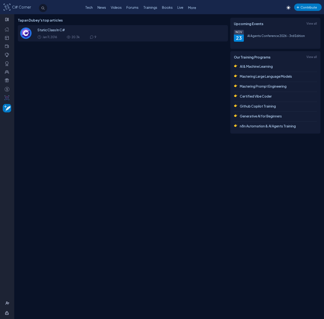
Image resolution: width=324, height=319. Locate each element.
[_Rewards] (8, 89)
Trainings (150, 7)
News (101, 7)
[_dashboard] (8, 38)
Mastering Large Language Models (266, 76)
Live (180, 7)
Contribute (309, 7)
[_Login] (8, 313)
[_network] (8, 72)
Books (167, 7)
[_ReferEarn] (8, 80)
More (192, 7)
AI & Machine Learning (256, 66)
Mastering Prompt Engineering (263, 86)
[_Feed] (8, 29)
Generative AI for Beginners (261, 116)
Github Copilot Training (258, 106)
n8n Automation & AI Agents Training (268, 126)
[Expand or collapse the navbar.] (7, 19)
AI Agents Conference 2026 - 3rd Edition (276, 36)
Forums (132, 7)
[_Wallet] (8, 46)
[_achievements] (8, 63)
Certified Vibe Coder (256, 96)
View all (311, 23)
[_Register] (8, 303)
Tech (89, 7)
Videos (116, 7)
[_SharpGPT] (8, 97)
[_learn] (8, 55)
